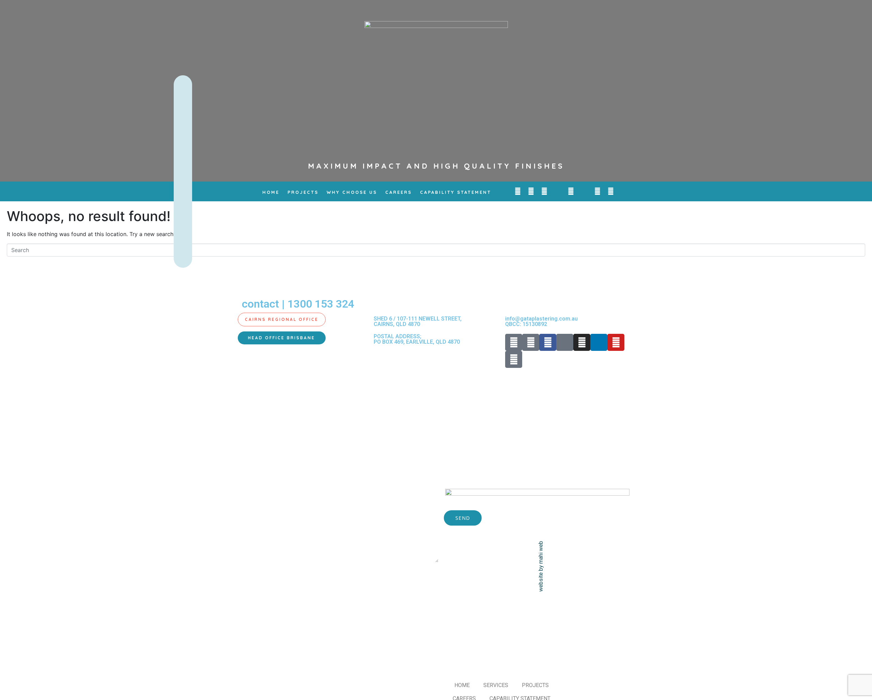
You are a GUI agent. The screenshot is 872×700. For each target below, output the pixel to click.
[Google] (611, 191)
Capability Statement (455, 192)
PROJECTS (535, 685)
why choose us (352, 192)
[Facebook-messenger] (557, 191)
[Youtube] (597, 191)
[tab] (282, 319)
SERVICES (495, 685)
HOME (462, 685)
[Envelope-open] (531, 191)
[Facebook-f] (544, 191)
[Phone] (518, 191)
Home (270, 192)
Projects (302, 192)
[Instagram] (571, 191)
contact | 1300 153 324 (298, 303)
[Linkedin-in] (584, 191)
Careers (398, 192)
